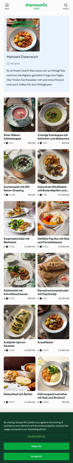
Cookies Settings (36, 436)
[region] (36, 437)
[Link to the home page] (36, 6)
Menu (7, 9)
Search (66, 9)
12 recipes (13, 63)
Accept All (36, 456)
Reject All (36, 446)
